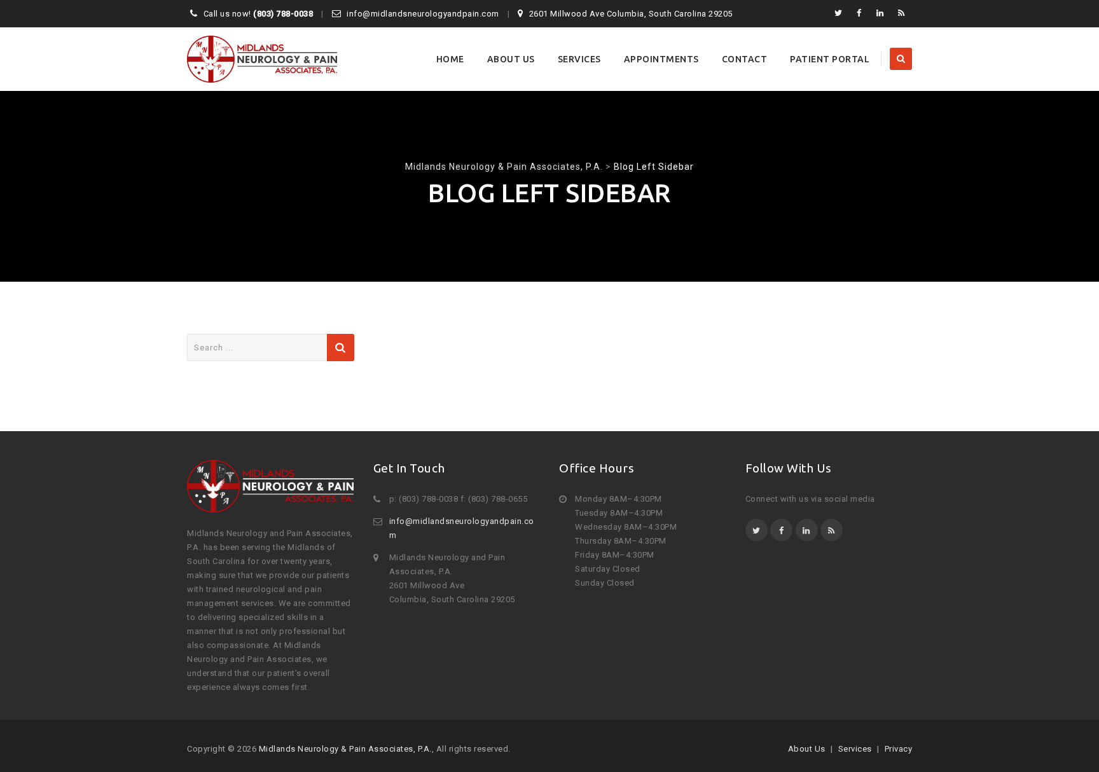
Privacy (899, 749)
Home (450, 59)
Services (579, 59)
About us (511, 59)
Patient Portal (829, 59)
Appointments (661, 59)
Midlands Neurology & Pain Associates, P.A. (345, 749)
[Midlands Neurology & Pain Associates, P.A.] (262, 59)
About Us (807, 749)
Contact (745, 59)
